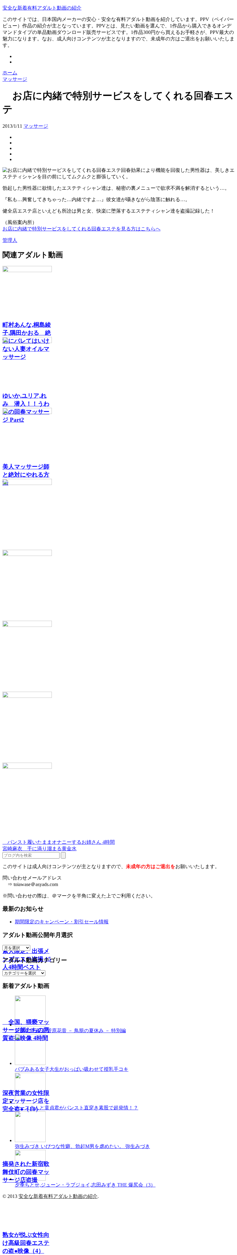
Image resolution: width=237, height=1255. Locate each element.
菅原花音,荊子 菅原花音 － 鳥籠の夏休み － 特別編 (70, 1030)
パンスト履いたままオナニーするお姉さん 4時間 (58, 842)
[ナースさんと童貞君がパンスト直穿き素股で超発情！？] (30, 1101)
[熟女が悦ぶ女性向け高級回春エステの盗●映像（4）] (118, 798)
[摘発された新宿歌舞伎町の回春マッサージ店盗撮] (118, 727)
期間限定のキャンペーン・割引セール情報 (62, 921)
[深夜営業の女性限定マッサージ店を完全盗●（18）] (118, 656)
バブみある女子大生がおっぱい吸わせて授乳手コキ (71, 1069)
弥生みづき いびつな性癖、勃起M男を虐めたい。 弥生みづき (82, 1146)
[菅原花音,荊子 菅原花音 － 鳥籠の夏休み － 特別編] (30, 1024)
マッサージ (35, 126)
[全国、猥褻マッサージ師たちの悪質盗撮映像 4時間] (118, 585)
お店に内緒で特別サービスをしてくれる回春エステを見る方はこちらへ (81, 228)
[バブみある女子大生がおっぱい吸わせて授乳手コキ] (30, 1063)
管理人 (9, 240)
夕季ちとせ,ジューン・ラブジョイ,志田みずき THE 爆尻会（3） (85, 1184)
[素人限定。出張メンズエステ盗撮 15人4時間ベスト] (118, 514)
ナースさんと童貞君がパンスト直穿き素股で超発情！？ (76, 1107)
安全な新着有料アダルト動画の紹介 (41, 7)
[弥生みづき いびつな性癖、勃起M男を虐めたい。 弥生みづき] (30, 1140)
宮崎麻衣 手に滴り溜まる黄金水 (39, 848)
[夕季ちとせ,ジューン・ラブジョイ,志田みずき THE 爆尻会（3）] (30, 1179)
